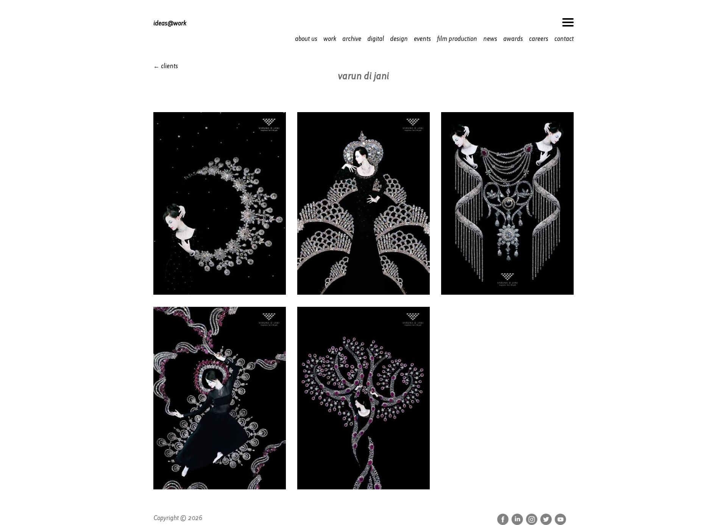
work (329, 39)
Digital (375, 39)
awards (513, 39)
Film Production (457, 39)
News (490, 39)
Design (399, 39)
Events (422, 39)
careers (538, 39)
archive (351, 39)
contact (564, 39)
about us (306, 39)
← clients (165, 66)
